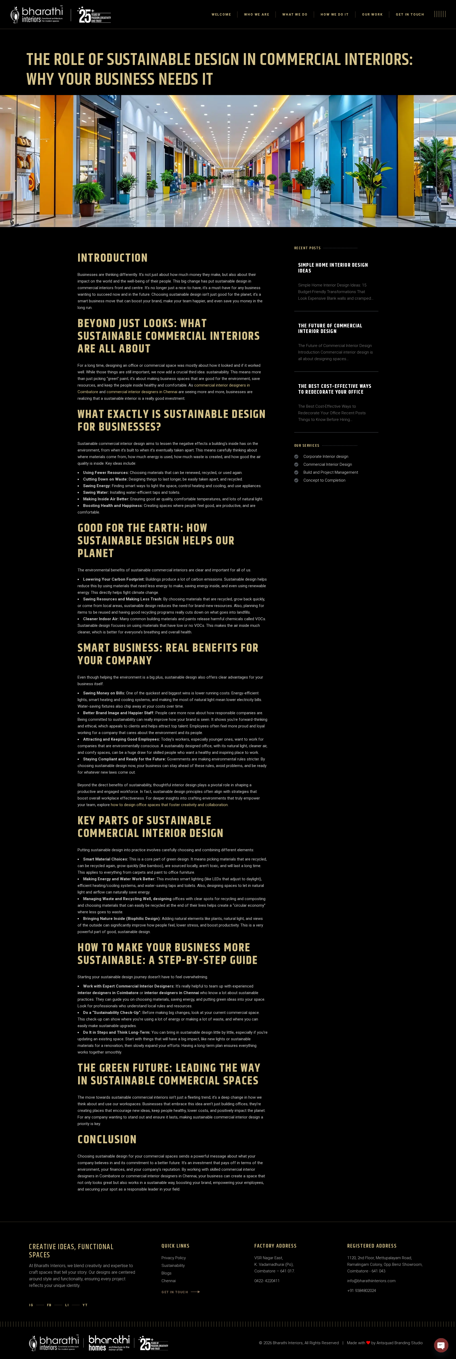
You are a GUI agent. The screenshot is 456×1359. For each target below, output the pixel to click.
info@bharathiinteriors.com (371, 1280)
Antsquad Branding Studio (400, 1343)
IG (31, 1305)
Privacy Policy (174, 1257)
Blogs (167, 1273)
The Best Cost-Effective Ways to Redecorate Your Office (335, 389)
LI (67, 1305)
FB (49, 1305)
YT (85, 1305)
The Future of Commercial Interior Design (330, 329)
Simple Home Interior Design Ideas (333, 268)
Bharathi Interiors (288, 1343)
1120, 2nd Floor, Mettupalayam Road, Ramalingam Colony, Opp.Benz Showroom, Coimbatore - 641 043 (384, 1264)
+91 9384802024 (361, 1290)
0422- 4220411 (267, 1280)
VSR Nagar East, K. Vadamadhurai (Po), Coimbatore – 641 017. (274, 1264)
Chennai (169, 1280)
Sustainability (173, 1265)
